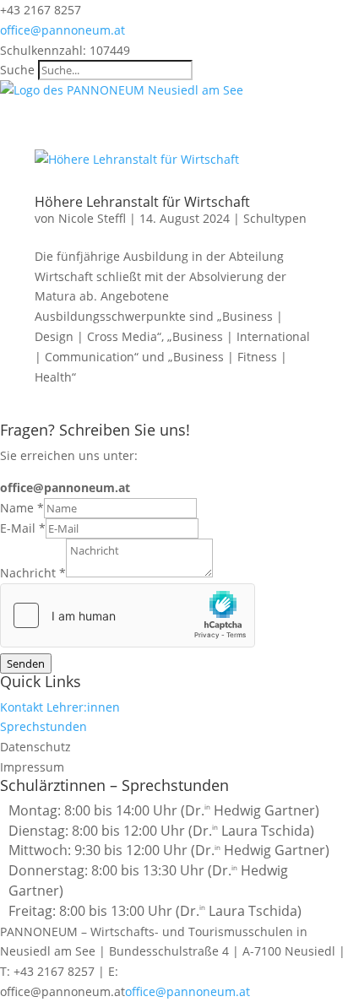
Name (22, 508)
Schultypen (275, 218)
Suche (17, 70)
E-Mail (23, 528)
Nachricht (33, 573)
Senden (26, 663)
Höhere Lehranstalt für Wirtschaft (142, 201)
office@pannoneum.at (187, 991)
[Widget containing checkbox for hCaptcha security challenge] (127, 615)
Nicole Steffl (92, 218)
